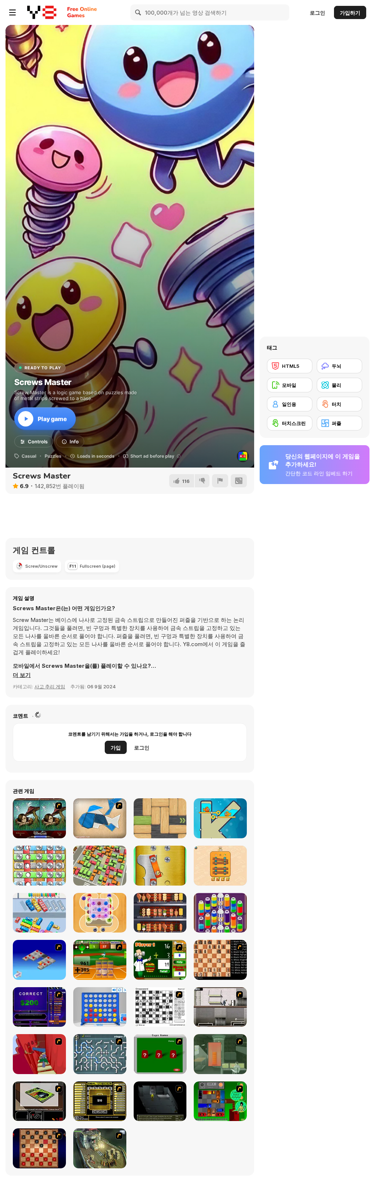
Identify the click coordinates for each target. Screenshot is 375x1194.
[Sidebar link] (12, 12)
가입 (116, 747)
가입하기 (350, 13)
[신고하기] (220, 480)
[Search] (138, 12)
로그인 (317, 13)
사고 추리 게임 (49, 686)
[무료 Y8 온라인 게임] (41, 12)
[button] (22, 675)
